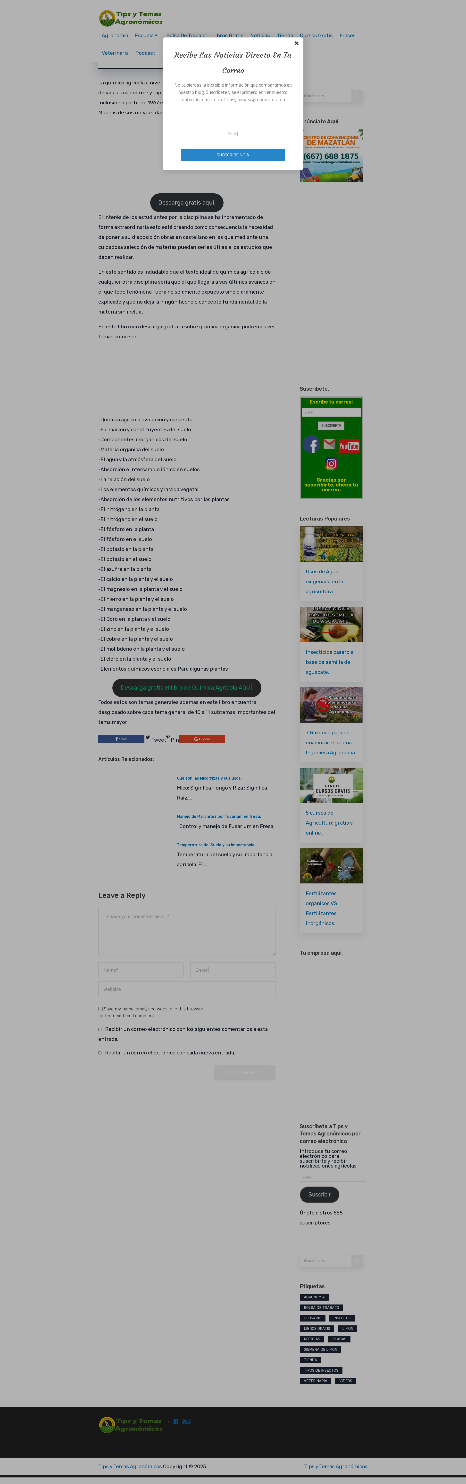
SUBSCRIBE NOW (233, 155)
